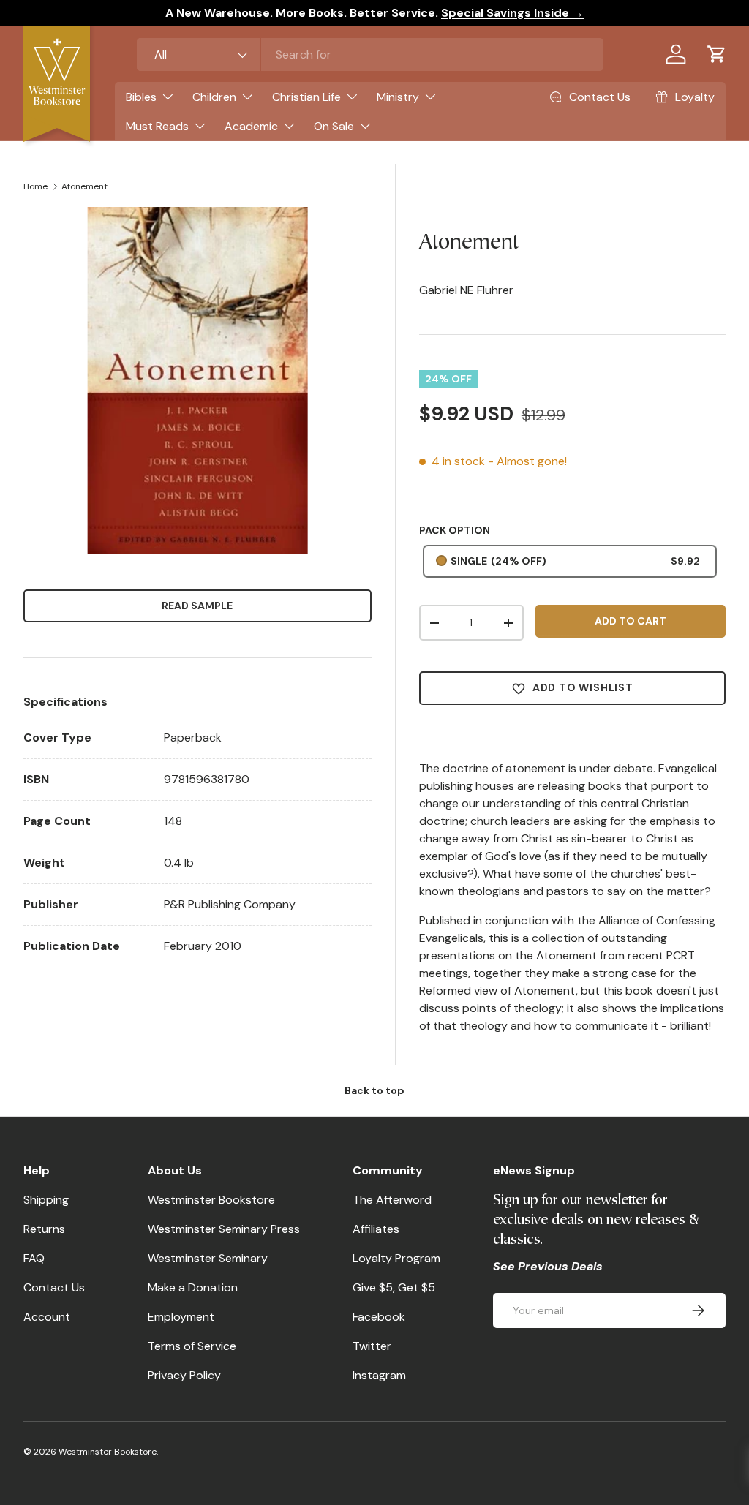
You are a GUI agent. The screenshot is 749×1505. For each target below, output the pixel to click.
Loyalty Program (396, 1258)
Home (35, 186)
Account (46, 1316)
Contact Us (54, 1287)
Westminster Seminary (208, 1258)
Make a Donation (193, 1287)
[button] (717, 54)
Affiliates (376, 1229)
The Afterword (392, 1199)
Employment (181, 1316)
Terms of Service (192, 1346)
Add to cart (630, 620)
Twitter (372, 1346)
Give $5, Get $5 (394, 1287)
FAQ (34, 1258)
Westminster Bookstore (211, 1199)
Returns (44, 1229)
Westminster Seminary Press (224, 1229)
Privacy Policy (184, 1375)
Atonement (84, 186)
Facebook (379, 1316)
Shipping (46, 1199)
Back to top (374, 1090)
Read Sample (197, 605)
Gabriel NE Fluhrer (466, 290)
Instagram (379, 1375)
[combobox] (370, 54)
